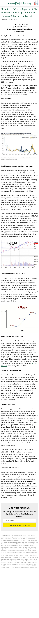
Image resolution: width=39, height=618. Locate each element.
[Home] (19, 3)
